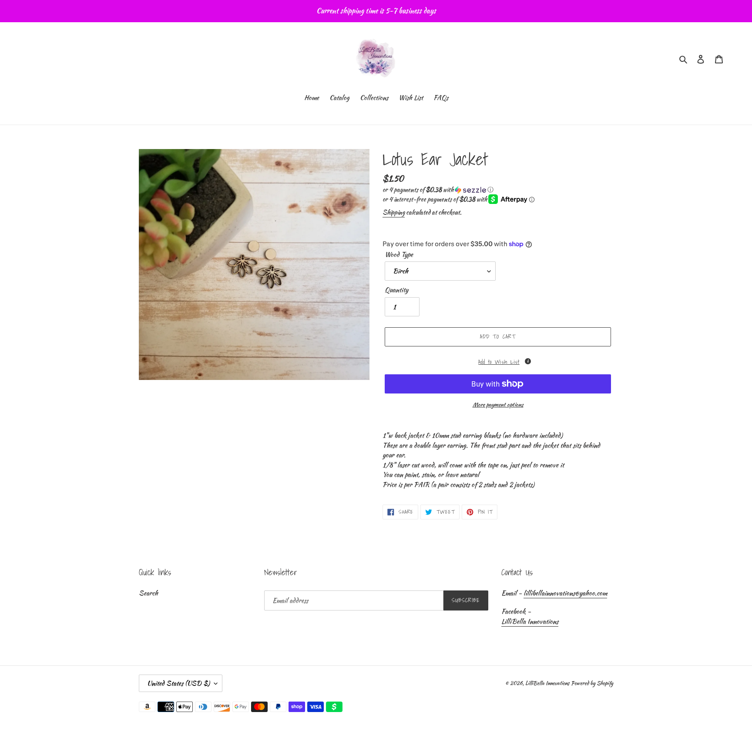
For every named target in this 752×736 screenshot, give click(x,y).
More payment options (498, 404)
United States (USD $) (178, 683)
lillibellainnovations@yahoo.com (565, 593)
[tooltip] (528, 361)
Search (148, 593)
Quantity (396, 290)
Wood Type (399, 254)
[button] (438, 189)
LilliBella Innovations (529, 621)
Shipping (394, 212)
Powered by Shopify (592, 683)
